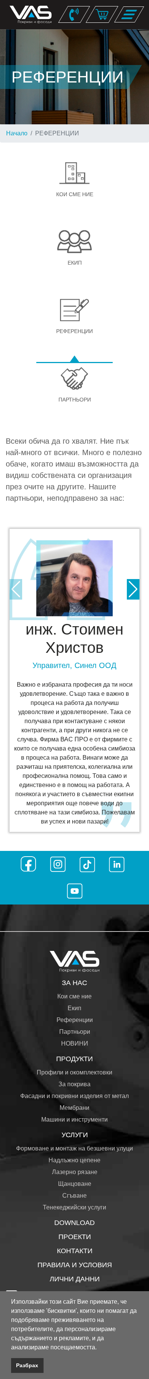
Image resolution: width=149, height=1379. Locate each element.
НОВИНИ (74, 1043)
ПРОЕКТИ (74, 1237)
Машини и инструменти (74, 1119)
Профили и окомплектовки (74, 1072)
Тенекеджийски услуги (74, 1207)
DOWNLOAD (74, 1223)
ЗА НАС (74, 983)
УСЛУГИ (75, 1135)
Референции (75, 1020)
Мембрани (74, 1107)
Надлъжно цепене (74, 1160)
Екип (74, 1008)
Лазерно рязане (74, 1172)
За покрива (74, 1084)
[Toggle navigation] (129, 14)
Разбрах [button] (27, 1365)
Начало (17, 133)
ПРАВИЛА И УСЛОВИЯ (74, 1265)
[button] (99, 1348)
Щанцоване (74, 1184)
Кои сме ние (74, 996)
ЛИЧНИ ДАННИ (75, 1279)
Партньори (74, 1031)
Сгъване (74, 1195)
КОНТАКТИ (74, 1251)
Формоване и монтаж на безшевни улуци (74, 1148)
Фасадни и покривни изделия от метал (74, 1096)
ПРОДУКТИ (74, 1059)
